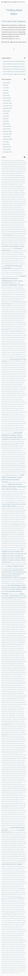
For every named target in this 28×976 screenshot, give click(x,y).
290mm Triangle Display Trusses (14, 162)
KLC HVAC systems (9, 443)
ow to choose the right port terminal (17, 877)
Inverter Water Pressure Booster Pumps (15, 441)
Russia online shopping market (15, 579)
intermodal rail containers (12, 830)
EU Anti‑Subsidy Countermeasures (12, 324)
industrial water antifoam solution (12, 825)
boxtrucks (3, 696)
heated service (22, 797)
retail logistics (8, 911)
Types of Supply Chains (19, 635)
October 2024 (6, 136)
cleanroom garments (5, 706)
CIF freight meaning (17, 231)
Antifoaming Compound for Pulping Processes (17, 205)
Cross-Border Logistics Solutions (7, 292)
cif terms (12, 702)
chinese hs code (21, 700)
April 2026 (6, 93)
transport (20, 937)
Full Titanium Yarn (15, 361)
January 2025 (6, 129)
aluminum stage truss (11, 681)
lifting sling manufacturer (6, 845)
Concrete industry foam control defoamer (15, 272)
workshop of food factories (15, 972)
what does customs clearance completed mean (12, 961)
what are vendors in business (16, 957)
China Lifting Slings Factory (13, 244)
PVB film (5, 513)
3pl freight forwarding (10, 171)
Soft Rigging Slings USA (17, 603)
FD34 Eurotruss (15, 335)
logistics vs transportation (15, 850)
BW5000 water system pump (18, 214)
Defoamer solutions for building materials (18, 305)
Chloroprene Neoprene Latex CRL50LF (9, 260)
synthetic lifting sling (9, 927)
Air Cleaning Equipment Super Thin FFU (18, 179)
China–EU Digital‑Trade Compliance (17, 252)
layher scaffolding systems (21, 837)
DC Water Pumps (20, 296)
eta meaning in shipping (19, 775)
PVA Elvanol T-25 (5, 511)
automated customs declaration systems (9, 687)
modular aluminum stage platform (14, 862)
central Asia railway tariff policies (12, 698)
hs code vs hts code (19, 818)
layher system (11, 839)
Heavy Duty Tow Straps (19, 374)
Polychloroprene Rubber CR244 (10, 526)
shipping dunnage (9, 914)
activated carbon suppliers (12, 672)
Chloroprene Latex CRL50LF (20, 258)
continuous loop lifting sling (10, 743)
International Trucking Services (11, 439)
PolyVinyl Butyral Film (15, 524)
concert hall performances (20, 717)
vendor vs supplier (5, 950)
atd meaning (20, 685)
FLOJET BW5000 (22, 337)
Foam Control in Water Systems (7, 348)
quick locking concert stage (17, 901)
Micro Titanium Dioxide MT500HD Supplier (11, 469)
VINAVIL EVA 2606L (21, 642)
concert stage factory (19, 726)
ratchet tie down (4, 909)
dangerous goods (8, 756)
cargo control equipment (16, 696)
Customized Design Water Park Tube (8, 294)
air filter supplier (14, 674)
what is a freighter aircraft (17, 965)
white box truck (7, 972)
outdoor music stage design (14, 873)
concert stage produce (17, 732)
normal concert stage (18, 868)
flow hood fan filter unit (6, 782)
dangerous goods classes (16, 756)
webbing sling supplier (20, 955)
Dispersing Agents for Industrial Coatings (9, 318)
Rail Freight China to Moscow (15, 549)
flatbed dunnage (23, 780)
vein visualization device (20, 948)
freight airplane (14, 784)
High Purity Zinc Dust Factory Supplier (16, 380)
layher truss (16, 839)
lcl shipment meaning (16, 841)
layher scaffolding (13, 837)
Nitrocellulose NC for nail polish (12, 498)
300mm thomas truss (5, 169)
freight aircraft (9, 784)
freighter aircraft (17, 788)
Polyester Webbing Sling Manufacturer (14, 530)
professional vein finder (12, 897)
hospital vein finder (5, 810)
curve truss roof (8, 747)
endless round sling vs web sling (7, 773)
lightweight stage (20, 845)
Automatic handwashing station (11, 212)
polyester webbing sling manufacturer (17, 886)
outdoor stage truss (7, 877)
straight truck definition (17, 922)
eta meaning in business (10, 775)
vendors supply (17, 950)
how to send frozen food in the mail (14, 814)
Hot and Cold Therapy (17, 406)
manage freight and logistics (17, 854)
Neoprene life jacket (5, 496)
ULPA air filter (11, 637)
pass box (17, 879)
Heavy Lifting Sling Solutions (13, 376)
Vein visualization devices (12, 648)
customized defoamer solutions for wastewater (10, 752)
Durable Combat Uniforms (6, 320)
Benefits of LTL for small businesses (11, 218)
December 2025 (7, 103)
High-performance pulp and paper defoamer (9, 402)
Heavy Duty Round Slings (9, 374)
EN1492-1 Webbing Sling (17, 322)
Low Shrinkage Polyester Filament (14, 452)
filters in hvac (12, 780)
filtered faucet (7, 780)
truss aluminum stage (15, 939)
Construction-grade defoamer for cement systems (10, 276)
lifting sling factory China (22, 843)
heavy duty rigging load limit (16, 799)
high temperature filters (10, 803)
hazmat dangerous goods (14, 797)
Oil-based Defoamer (20, 506)
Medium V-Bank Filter (13, 461)
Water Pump (7, 653)
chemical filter (4, 700)
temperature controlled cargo (7, 929)
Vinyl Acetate (19, 648)
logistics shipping (8, 850)
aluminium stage (20, 676)
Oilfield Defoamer (5, 508)
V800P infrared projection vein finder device (9, 642)
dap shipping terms (5, 760)
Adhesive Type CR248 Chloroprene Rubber (16, 177)
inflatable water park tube (6, 827)
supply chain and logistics (19, 924)
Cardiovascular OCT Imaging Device (19, 237)
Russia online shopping (6, 579)
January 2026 (6, 100)
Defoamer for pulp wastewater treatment (18, 303)
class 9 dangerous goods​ (19, 702)
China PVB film (21, 244)
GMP (19, 361)
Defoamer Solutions (12, 298)
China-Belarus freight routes (16, 250)
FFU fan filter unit (21, 335)
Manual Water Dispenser (16, 456)
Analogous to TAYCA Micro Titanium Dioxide (17, 192)
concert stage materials (16, 730)
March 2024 (6, 144)
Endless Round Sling (6, 329)
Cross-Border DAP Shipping (21, 290)
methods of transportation (21, 858)
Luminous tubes (16, 454)
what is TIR (23, 963)
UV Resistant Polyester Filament (20, 637)
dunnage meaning (22, 767)
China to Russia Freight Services (7, 248)
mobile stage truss (12, 860)
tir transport (7, 937)
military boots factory (5, 860)
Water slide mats (19, 657)
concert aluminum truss (20, 715)
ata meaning (15, 685)
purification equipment (8, 901)
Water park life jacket (12, 657)
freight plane (10, 786)
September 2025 (7, 108)
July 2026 (5, 85)
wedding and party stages (6, 957)
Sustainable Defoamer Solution (7, 612)
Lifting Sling (10, 450)
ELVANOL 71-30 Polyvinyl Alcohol (17, 320)
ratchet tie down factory (12, 909)
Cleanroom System (19, 260)
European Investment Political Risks (16, 333)
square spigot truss (8, 920)
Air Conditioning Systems (14, 181)
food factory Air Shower (14, 782)
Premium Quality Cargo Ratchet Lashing (15, 543)
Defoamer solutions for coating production (9, 307)
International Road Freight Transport (12, 437)
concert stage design (6, 724)
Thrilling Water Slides (14, 627)
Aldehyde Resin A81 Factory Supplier (16, 184)
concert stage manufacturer (6, 730)
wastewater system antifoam (15, 952)
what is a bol (4, 965)
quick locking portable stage (9, 905)
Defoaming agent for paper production (16, 311)
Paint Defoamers (12, 515)
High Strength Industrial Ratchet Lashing (13, 384)
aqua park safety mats (9, 685)
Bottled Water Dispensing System (16, 220)
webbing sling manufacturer (10, 955)
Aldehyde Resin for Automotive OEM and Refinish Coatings (12, 186)
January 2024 (6, 149)
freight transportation (10, 788)
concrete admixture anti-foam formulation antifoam (16, 737)
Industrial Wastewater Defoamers (18, 414)
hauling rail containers (5, 797)
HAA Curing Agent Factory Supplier (10, 365)
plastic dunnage (17, 883)
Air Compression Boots (6, 181)
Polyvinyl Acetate (21, 532)
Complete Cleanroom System (15, 270)
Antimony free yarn (5, 207)
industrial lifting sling (9, 823)
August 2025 (6, 111)
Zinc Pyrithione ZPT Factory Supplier (14, 670)
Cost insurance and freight (11, 290)
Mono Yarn (18, 475)
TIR (7, 620)
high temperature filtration (18, 803)
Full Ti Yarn (10, 361)
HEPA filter (11, 369)
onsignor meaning (12, 871)
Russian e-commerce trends (13, 581)
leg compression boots (7, 843)
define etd (20, 760)
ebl (7, 771)
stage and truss (14, 920)
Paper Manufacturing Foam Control (16, 517)
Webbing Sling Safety (18, 663)
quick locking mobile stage (13, 903)
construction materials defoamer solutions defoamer (11, 741)
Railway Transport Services (15, 566)
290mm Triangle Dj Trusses (13, 164)
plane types (12, 883)
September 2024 (7, 139)
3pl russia (16, 171)
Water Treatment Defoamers (14, 655)
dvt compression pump (14, 769)
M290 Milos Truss (22, 454)
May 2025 (5, 118)
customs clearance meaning (17, 754)
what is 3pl (7, 963)
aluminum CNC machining (14, 678)
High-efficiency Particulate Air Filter (14, 393)
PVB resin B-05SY (10, 513)
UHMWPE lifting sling (5, 637)
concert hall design (12, 717)
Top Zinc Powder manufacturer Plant (15, 631)
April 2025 (6, 121)
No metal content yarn (12, 500)
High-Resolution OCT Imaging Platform (12, 389)
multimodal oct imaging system (7, 866)
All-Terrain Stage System (17, 188)
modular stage (22, 862)
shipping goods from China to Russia (15, 916)
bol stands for (10, 691)
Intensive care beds (18, 430)
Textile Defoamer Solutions (20, 622)
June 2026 (6, 88)
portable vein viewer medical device (9, 894)
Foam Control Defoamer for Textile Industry (17, 346)
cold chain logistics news (12, 711)
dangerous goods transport (12, 758)
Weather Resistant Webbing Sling (8, 663)
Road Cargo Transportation (12, 570)
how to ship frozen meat (16, 816)
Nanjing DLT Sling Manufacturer (13, 491)
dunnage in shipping (15, 767)
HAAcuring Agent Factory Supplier (14, 367)
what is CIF (18, 963)
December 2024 (7, 131)
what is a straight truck (14, 967)
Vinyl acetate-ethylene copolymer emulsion (16, 650)
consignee (3, 739)
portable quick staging (13, 890)
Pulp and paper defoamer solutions (17, 547)
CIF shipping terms (9, 233)
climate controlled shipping (9, 709)
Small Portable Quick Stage (11, 601)
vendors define (11, 950)
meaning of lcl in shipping (6, 856)
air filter (10, 674)
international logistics (14, 832)
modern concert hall (19, 860)
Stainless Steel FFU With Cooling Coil (16, 609)
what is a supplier (21, 967)
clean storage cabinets (18, 704)
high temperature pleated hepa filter (16, 805)
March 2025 (6, 123)
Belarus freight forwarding (11, 216)
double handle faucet (12, 765)
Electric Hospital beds (9, 326)
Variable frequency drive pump (14, 646)
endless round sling (22, 771)
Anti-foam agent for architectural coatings (18, 199)
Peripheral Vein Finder (12, 523)
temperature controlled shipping (10, 933)
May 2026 (5, 90)
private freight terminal (21, 894)
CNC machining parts (16, 233)
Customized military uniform (20, 294)
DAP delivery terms (13, 296)
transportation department (6, 939)
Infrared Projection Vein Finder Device (8, 430)
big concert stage (23, 689)
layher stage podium (5, 839)
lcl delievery (6, 841)
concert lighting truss (15, 721)
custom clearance (5, 749)
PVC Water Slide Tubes (18, 513)
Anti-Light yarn (7, 199)
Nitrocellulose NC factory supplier (15, 496)
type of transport (8, 942)
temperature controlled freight (7, 931)
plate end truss (23, 883)
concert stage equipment (10, 726)
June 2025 (6, 116)
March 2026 (6, 95)
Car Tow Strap (16, 235)
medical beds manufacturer (16, 856)
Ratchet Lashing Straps (14, 568)
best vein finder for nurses (15, 689)
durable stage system (5, 769)
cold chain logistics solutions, (10, 713)
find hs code (17, 780)
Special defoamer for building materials (16, 605)
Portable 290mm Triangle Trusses (14, 536)
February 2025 (7, 126)
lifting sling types (13, 845)
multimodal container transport (12, 864)
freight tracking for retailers (17, 786)
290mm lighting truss (16, 166)
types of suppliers (10, 944)
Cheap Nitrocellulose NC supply (17, 242)
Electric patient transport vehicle (19, 326)
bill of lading (4, 691)
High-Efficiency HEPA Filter (18, 386)
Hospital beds (10, 406)
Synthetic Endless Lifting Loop (7, 616)
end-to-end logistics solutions (13, 771)
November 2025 (7, 105)
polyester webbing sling (6, 886)
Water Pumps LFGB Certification (16, 653)
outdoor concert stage (19, 871)
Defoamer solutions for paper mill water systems (13, 309)
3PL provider (21, 169)
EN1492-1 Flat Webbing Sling (7, 322)
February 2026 (7, 98)
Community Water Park (6, 270)
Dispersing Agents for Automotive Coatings (17, 316)
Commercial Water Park (17, 268)
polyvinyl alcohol (21, 888)
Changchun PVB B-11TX (9, 240)
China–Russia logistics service (20, 256)
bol (6, 691)
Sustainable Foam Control (6, 614)
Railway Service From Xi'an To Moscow (8, 564)
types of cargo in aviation (16, 942)
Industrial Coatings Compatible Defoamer (12, 410)
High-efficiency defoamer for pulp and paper (9, 397)
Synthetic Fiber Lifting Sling (18, 616)
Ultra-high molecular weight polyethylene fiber (17, 640)
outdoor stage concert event (12, 875)
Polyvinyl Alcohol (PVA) (6, 534)
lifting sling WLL (14, 843)
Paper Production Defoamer (17, 519)
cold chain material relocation (10, 715)
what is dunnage (9, 970)
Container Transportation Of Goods (12, 285)
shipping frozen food (5, 916)
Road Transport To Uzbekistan (17, 578)
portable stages (4, 892)
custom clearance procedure (13, 749)
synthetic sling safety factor (18, 927)
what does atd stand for (10, 959)
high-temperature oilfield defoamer (18, 808)
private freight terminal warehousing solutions (10, 896)
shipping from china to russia (18, 914)
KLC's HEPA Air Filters (17, 443)
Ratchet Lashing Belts (5, 568)
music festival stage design (17, 866)
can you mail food (8, 696)
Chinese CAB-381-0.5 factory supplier (8, 258)
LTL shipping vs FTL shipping (13, 446)
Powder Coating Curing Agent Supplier (12, 539)
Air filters (7, 184)
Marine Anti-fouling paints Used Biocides (17, 458)
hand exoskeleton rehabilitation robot (19, 795)
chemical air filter (21, 698)
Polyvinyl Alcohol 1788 (16, 534)
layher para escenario (5, 837)
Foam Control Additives (6, 346)
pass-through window (8, 881)
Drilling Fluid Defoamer (20, 318)
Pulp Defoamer (8, 545)
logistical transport (20, 847)
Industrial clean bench (5, 417)
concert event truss (5, 717)
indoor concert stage (11, 821)
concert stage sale (12, 734)
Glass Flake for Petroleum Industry (15, 363)
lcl (19, 839)
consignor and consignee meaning (19, 739)
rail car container (12, 907)
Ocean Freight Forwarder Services (12, 504)
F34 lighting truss (9, 335)
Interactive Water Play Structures (7, 433)
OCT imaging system (11, 502)
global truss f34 (20, 790)
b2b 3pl (8, 689)
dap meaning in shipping (22, 758)
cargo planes (23, 696)
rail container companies (19, 907)
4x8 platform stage (21, 171)
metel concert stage (13, 858)
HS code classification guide (19, 369)
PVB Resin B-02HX (16, 511)
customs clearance (8, 754)
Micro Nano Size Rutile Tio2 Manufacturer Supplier (13, 463)
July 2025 (5, 113)
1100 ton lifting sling (5, 160)
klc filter (17, 834)
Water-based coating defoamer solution (19, 661)
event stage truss (17, 777)
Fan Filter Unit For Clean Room (12, 339)
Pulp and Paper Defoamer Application (18, 545)
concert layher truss (22, 719)
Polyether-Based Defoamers (13, 532)
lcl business (22, 839)
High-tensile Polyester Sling (15, 404)
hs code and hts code (11, 818)
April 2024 (6, 141)
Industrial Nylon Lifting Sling (18, 412)
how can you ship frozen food (14, 810)
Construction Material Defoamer (16, 274)
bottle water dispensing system (10, 693)
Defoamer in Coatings (6, 305)
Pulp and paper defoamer (6, 547)
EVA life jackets (21, 324)
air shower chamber (13, 676)
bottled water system (20, 693)
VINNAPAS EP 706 (12, 644)
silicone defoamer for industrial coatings (12, 918)
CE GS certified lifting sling (9, 231)
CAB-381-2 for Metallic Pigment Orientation (15, 227)
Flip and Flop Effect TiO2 (20, 344)
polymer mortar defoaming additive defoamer (10, 888)
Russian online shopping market (11, 583)
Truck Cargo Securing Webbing (10, 633)
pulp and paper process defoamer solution (12, 899)
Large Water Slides (17, 448)
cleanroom (24, 704)
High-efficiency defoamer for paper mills (19, 395)
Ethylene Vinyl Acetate (16, 331)
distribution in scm (5, 765)
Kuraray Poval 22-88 (13, 444)
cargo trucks (4, 698)
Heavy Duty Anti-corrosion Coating (15, 371)
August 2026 (6, 82)
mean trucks (24, 854)
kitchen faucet (12, 834)
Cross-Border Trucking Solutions (19, 292)
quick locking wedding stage (19, 905)
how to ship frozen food (8, 816)
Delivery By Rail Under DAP (13, 313)
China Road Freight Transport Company (13, 246)
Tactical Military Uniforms (6, 622)
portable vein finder (10, 892)
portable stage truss (21, 890)
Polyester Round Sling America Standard (12, 528)
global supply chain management (12, 790)
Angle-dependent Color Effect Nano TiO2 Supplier (11, 194)
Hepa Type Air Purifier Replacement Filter (11, 378)
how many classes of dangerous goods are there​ (12, 812)
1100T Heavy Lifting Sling (13, 160)
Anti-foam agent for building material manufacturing (11, 201)
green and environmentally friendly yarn (10, 793)
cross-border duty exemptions (16, 745)
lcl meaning (10, 841)
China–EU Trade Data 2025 (7, 254)
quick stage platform (5, 907)
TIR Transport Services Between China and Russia (17, 620)
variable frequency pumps (20, 946)
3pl (5, 171)
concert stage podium (9, 732)
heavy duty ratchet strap (6, 799)
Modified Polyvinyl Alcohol (10, 475)
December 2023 (7, 152)
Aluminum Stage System (14, 190)
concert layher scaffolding (6, 719)
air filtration (20, 674)
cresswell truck (7, 745)
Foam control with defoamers (10, 354)
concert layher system (15, 719)
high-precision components (6, 808)
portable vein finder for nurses (20, 892)
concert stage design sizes (15, 724)
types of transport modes (17, 944)
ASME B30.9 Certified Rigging (14, 175)
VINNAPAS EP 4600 (5, 644)
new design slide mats (10, 868)
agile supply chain (20, 672)
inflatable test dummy (21, 825)
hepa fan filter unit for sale (11, 801)
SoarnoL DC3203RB (8, 603)
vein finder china (4, 948)
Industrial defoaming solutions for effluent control (10, 421)
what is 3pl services (12, 963)
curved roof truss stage (16, 747)
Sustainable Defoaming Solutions (19, 612)
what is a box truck (9, 965)
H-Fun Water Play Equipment (14, 21)
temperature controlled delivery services (19, 929)
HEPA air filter (6, 369)
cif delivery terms (8, 702)
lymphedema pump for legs (6, 854)
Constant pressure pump (6, 274)
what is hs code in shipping (17, 970)
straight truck (10, 922)
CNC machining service (8, 235)
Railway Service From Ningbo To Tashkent (18, 562)
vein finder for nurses (11, 948)
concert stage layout (10, 728)
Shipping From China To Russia (17, 598)
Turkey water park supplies (10, 635)
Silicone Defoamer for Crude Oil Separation (9, 599)
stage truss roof (20, 920)
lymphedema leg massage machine (18, 852)
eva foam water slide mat (9, 777)
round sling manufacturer (9, 912)
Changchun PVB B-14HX (18, 240)
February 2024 (7, 147)
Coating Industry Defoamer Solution (12, 263)
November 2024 (7, 134)
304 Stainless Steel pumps (14, 169)
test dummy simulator (19, 935)
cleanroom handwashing (13, 706)
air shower (7, 676)
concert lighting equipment (6, 721)
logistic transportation (12, 847)
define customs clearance (13, 760)
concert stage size (19, 734)
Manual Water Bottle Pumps (7, 456)
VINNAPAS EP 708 (5, 646)
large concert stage (22, 834)
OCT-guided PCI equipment (21, 502)
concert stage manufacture (19, 728)
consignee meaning (9, 739)
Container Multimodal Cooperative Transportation (14, 278)
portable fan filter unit (5, 890)
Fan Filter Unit (4, 339)
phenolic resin (14, 881)
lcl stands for (23, 841)
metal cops (7, 858)
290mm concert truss (8, 166)
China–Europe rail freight (10, 256)
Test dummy (12, 622)
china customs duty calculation (12, 700)
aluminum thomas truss (19, 681)
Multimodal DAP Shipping (13, 482)
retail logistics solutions (15, 911)
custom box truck (23, 747)
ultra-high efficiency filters (11, 946)
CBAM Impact (19, 229)
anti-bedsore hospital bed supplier (15, 683)
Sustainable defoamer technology (17, 614)
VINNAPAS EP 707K (20, 644)
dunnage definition (8, 767)
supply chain (12, 924)
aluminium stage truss (5, 678)
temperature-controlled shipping (9, 935)
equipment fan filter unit (17, 773)
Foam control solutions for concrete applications (15, 350)
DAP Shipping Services (6, 296)
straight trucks (7, 924)
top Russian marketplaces (14, 937)
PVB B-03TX (10, 511)
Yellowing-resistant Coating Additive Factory (14, 668)
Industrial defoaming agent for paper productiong (14, 419)
